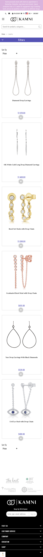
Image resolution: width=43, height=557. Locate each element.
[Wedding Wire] (8, 489)
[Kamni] (21, 19)
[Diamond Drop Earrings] (21, 97)
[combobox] (21, 26)
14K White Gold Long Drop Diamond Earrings (21, 165)
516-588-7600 (6, 13)
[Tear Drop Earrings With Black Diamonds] (21, 354)
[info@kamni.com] (9, 13)
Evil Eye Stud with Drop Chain (21, 422)
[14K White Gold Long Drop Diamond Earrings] (21, 161)
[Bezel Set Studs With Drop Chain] (21, 225)
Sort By (4, 49)
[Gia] (32, 489)
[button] (28, 13)
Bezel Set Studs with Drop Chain (21, 229)
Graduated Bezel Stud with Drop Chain (21, 293)
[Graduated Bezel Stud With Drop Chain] (21, 289)
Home (3, 34)
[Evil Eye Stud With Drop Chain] (21, 418)
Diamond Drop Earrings (21, 101)
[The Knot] (12, 480)
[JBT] (30, 480)
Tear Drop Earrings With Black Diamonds (22, 357)
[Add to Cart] (21, 117)
